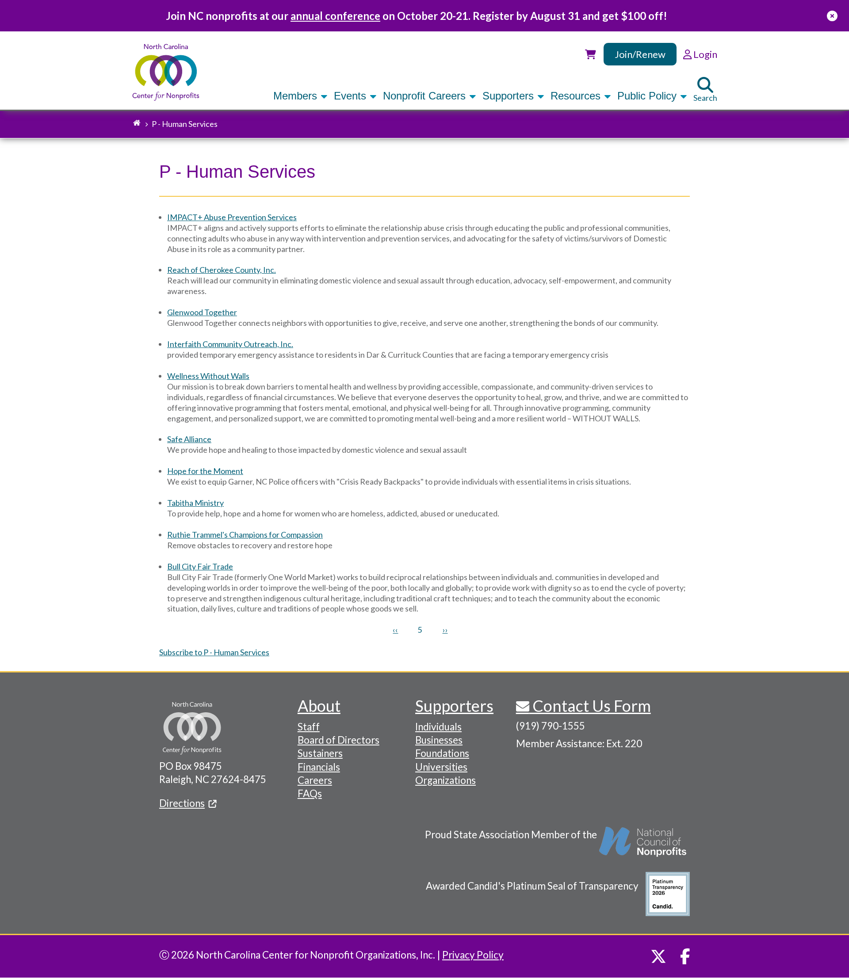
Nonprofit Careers (426, 96)
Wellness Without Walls (208, 376)
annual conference (335, 15)
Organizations (445, 780)
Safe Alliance (189, 439)
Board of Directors (338, 740)
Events (351, 96)
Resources (577, 96)
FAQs (310, 793)
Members (296, 96)
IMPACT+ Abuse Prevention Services (232, 217)
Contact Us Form (590, 705)
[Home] (166, 72)
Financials (319, 767)
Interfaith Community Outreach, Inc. (230, 344)
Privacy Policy (473, 955)
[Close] (832, 16)
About (319, 705)
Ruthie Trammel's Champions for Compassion (245, 534)
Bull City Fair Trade (200, 566)
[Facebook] (685, 956)
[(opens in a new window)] (643, 846)
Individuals (438, 727)
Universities (441, 767)
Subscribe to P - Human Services (214, 652)
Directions (182, 803)
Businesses (439, 740)
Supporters (509, 96)
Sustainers (320, 753)
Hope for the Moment (205, 471)
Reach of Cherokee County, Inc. (221, 270)
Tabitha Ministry (195, 503)
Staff (309, 727)
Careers (315, 780)
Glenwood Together (202, 312)
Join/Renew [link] (640, 54)
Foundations (442, 753)
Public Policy (648, 96)
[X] (658, 956)
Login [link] (704, 54)
